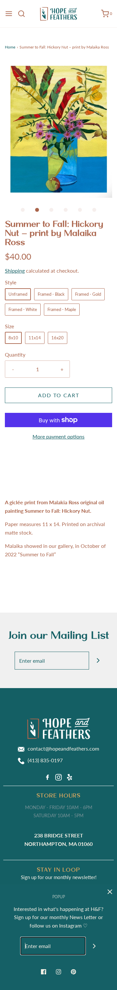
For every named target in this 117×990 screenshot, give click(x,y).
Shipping (15, 270)
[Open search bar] (24, 13)
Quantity (15, 354)
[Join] (98, 661)
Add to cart (58, 395)
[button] (58, 129)
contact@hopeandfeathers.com (63, 748)
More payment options (58, 436)
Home (10, 47)
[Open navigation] (9, 13)
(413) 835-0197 (45, 760)
